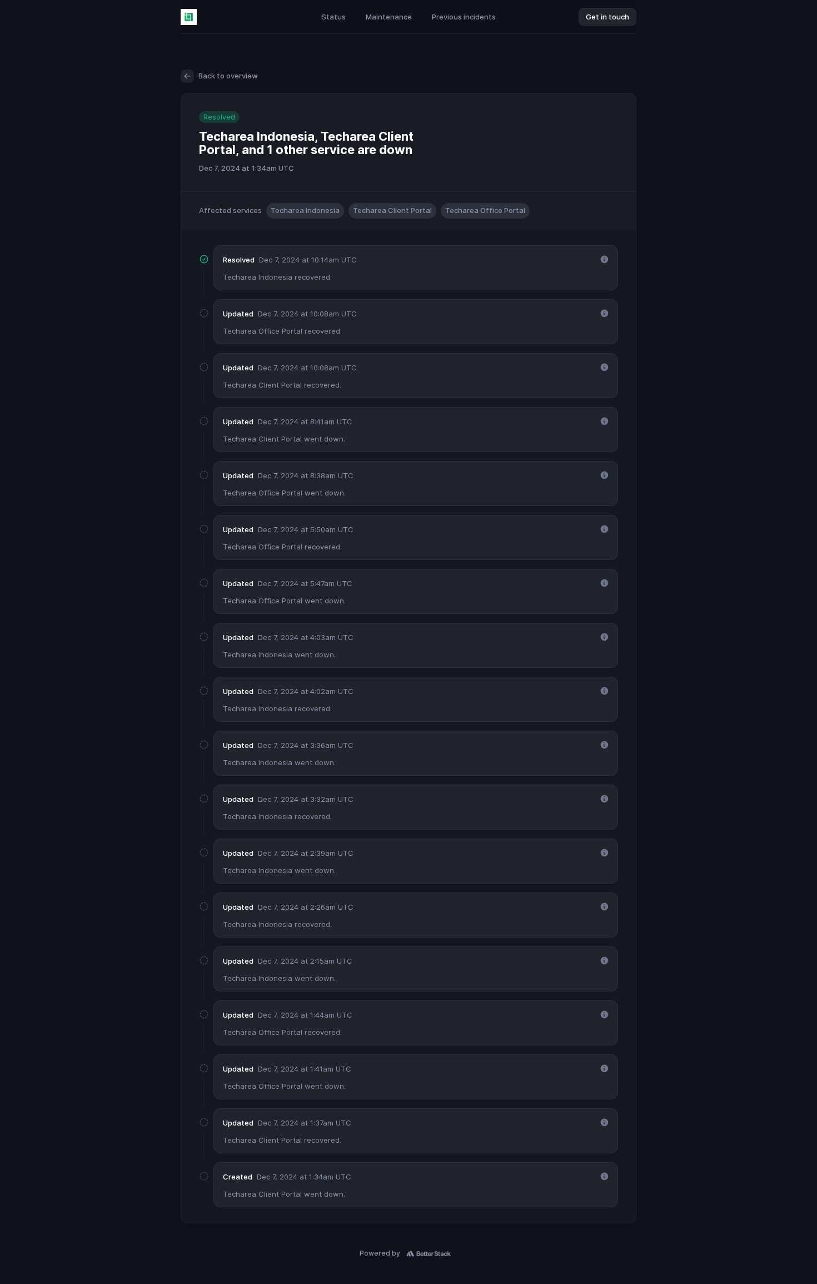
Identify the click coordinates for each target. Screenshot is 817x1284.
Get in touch (607, 16)
